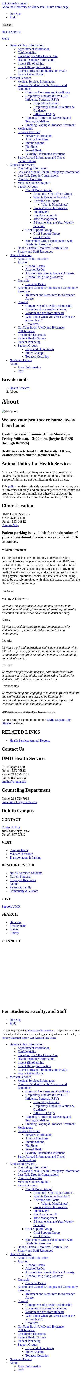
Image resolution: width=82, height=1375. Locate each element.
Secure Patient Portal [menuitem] (31, 74)
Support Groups (28, 1185)
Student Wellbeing (29, 1341)
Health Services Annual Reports (30, 740)
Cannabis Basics (35, 1283)
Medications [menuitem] (25, 128)
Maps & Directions (21, 854)
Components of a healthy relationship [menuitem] (48, 305)
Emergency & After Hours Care (38, 1055)
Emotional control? (45, 1214)
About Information (29, 1366)
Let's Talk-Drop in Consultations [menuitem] (38, 175)
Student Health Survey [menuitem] (32, 338)
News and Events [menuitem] (21, 360)
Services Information (38, 1134)
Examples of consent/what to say (46, 1308)
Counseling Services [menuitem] (22, 164)
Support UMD (11, 906)
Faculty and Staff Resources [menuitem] (35, 251)
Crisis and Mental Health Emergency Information (48, 1171)
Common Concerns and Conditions (47, 1091)
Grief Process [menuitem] (41, 237)
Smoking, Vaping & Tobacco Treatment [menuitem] (50, 125)
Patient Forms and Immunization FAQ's (42, 1069)
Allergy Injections (36, 1138)
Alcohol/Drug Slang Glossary (44, 1276)
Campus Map (10, 525)
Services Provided (29, 1131)
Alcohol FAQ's (35, 1268)
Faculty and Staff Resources (35, 1250)
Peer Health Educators (32, 1333)
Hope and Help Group (39, 1348)
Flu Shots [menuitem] (31, 146)
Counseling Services (22, 1163)
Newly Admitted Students (26, 873)
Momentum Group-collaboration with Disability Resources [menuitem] (49, 242)
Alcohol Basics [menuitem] (35, 266)
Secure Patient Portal (31, 1073)
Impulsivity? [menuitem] (41, 211)
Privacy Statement (11, 1037)
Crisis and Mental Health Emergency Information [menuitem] (48, 172)
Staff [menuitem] (20, 371)
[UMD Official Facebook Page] (31, 955)
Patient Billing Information (34, 1066)
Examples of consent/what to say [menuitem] (46, 309)
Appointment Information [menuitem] (34, 49)
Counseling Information (32, 1167)
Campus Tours (19, 850)
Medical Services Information (36, 1080)
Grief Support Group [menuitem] (38, 230)
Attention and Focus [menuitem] (46, 201)
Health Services (11, 31)
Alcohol (23, 1261)
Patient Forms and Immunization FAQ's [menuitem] (42, 70)
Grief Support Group (38, 1229)
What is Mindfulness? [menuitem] (55, 204)
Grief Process (41, 1236)
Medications (25, 1127)
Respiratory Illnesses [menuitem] (46, 103)
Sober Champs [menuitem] (34, 353)
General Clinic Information (26, 1044)
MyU (13, 17)
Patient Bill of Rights (31, 1062)
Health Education (20, 1254)
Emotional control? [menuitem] (45, 215)
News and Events (21, 1359)
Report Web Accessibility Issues (39, 1037)
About (14, 1362)
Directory (15, 922)
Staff (20, 1370)
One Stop (15, 13)
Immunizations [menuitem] (34, 143)
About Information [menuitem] (29, 367)
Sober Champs (34, 1351)
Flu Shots (31, 1145)
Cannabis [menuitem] (23, 280)
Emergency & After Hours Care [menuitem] (38, 56)
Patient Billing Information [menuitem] (34, 67)
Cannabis (23, 1279)
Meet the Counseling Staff (34, 1181)
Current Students (20, 876)
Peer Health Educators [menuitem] (32, 334)
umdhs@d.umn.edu (14, 781)
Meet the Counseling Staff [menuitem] (34, 182)
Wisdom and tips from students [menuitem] (44, 313)
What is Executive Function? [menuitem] (51, 197)
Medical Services (20, 1077)
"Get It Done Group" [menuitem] (38, 190)
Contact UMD (11, 827)
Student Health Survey (32, 1337)
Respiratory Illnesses (46, 1102)
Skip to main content (14, 3)
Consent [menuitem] (23, 302)
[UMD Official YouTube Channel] (31, 977)
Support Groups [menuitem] (28, 186)
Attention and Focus (46, 1200)
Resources (31, 1323)
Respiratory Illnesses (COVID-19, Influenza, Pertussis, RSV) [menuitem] (46, 97)
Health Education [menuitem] (20, 255)
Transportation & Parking (25, 857)
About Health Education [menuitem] (33, 258)
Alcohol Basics (35, 1265)
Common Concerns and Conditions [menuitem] (47, 92)
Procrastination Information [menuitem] (50, 208)
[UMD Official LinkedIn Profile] (31, 988)
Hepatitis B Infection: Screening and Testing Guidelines (48, 1118)
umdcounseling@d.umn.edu (19, 802)
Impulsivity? (41, 1210)
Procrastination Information (50, 1207)
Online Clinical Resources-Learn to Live (43, 1247)
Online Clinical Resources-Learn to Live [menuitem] (43, 248)
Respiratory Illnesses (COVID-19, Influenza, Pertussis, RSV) (46, 1096)
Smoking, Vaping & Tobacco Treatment (50, 1124)
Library (14, 933)
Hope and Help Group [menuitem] (39, 349)
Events (14, 929)
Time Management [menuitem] (45, 219)
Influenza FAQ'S (44, 1113)
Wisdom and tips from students (44, 1312)
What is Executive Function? (51, 1196)
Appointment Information (34, 1048)
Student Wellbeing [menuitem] (29, 342)
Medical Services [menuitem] (20, 78)
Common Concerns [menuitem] (30, 179)
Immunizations (34, 1142)
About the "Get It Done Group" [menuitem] (53, 193)
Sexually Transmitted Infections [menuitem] (45, 154)
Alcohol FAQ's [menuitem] (35, 269)
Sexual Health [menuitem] (34, 150)
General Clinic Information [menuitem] (26, 45)
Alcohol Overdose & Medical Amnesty (50, 1272)
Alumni (14, 883)
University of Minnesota (39, 1030)
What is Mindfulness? (55, 1203)
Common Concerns (30, 1178)
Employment (18, 925)
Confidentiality (27, 1051)
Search (7, 24)
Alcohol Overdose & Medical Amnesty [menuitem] (50, 273)
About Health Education (33, 1257)
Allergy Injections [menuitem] (36, 139)
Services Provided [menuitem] (29, 132)
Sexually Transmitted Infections (45, 1153)
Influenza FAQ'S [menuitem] (44, 114)
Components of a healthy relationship (48, 1304)
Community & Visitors (24, 891)
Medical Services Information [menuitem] (36, 81)
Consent (23, 1301)
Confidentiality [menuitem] (27, 52)
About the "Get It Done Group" (53, 1192)
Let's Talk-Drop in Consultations (38, 1174)
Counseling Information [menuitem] (32, 168)
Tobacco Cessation (37, 1355)
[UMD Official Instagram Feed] (31, 966)
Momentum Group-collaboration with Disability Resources (49, 1241)
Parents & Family (20, 887)
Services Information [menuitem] (38, 135)
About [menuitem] (14, 363)
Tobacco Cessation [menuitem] (37, 356)
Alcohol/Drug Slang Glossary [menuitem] (44, 277)
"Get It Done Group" (38, 1189)
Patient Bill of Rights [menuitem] (31, 63)
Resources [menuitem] (31, 324)
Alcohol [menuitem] (23, 262)
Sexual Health (34, 1149)
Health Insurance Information (36, 1058)
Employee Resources (23, 880)
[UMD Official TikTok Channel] (31, 999)
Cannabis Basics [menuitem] (35, 284)
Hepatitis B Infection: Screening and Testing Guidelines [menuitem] (48, 119)
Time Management (45, 1218)
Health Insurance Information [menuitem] (36, 59)
